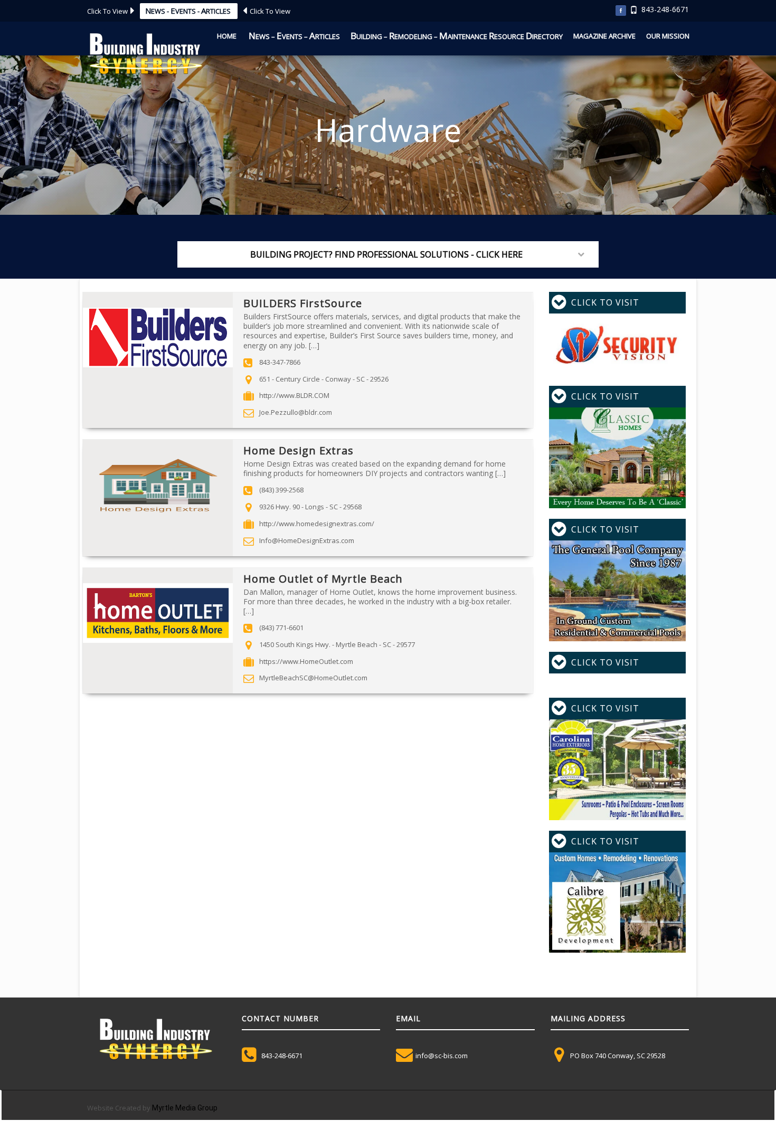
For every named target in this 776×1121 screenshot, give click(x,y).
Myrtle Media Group (184, 1108)
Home (226, 36)
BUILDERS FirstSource (302, 303)
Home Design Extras (298, 450)
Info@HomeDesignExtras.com (306, 540)
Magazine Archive (604, 36)
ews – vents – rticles (294, 36)
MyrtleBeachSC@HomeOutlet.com (313, 677)
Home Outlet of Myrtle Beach (323, 579)
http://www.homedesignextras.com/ (316, 523)
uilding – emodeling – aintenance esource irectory (457, 36)
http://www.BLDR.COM (294, 395)
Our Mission (667, 36)
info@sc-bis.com (441, 1055)
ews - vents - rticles (188, 10)
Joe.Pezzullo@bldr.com (295, 412)
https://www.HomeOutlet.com (306, 661)
